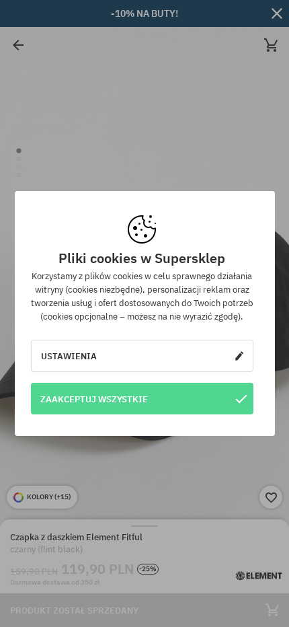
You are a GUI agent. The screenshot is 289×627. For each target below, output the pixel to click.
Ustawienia (69, 356)
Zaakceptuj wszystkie (94, 399)
